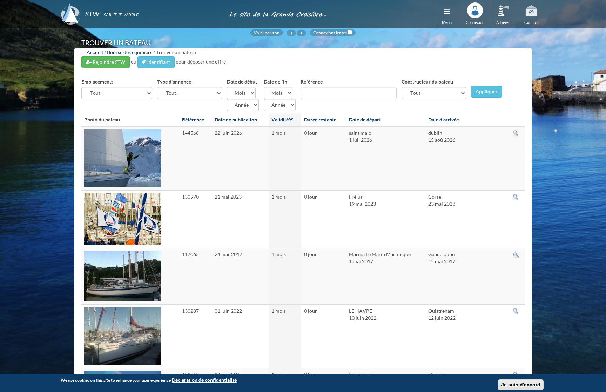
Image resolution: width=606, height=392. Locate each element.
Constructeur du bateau (427, 82)
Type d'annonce (174, 82)
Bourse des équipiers (129, 52)
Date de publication (236, 119)
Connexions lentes (330, 32)
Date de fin (275, 82)
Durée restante (320, 119)
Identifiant (158, 62)
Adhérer (503, 22)
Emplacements (97, 82)
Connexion (475, 22)
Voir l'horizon (267, 32)
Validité (280, 119)
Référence (312, 82)
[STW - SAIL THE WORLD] (141, 4)
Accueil (95, 52)
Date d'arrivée (443, 119)
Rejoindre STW (108, 62)
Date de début (242, 82)
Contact (531, 22)
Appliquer (487, 91)
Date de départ (365, 119)
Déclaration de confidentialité (204, 380)
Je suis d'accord (520, 384)
